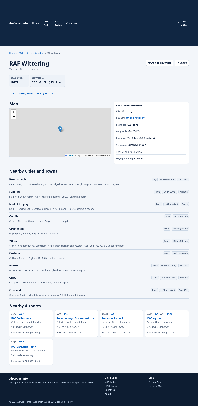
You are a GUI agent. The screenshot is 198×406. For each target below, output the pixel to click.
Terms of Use (155, 385)
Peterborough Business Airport (76, 318)
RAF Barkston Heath (23, 346)
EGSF (66, 314)
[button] (60, 129)
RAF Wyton (154, 318)
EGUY (169, 314)
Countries (71, 23)
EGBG (111, 314)
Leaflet (70, 155)
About (108, 393)
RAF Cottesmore (21, 318)
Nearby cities (26, 93)
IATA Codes (47, 23)
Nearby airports (45, 93)
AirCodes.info (18, 378)
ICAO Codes (58, 23)
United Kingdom (35, 53)
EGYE (21, 342)
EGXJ (21, 314)
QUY (156, 314)
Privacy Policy (155, 381)
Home (35, 23)
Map (13, 93)
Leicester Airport (112, 318)
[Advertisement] (127, 23)
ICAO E (21, 53)
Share (182, 62)
